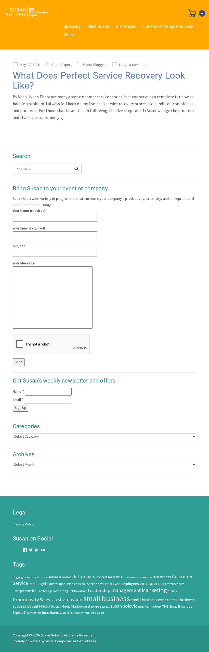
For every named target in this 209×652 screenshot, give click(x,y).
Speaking (72, 26)
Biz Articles (126, 26)
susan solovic (123, 606)
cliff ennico (84, 576)
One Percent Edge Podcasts (168, 26)
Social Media (38, 606)
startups (93, 606)
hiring (64, 591)
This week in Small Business (43, 612)
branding (29, 577)
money (172, 591)
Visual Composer (58, 641)
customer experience (137, 577)
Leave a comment (133, 64)
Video (68, 34)
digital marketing (61, 584)
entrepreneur (152, 583)
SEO (54, 600)
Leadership (99, 590)
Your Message (24, 263)
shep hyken (70, 599)
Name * (18, 391)
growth (54, 591)
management (126, 590)
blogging (18, 577)
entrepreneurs (174, 584)
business (42, 577)
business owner (60, 577)
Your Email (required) (29, 228)
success (105, 606)
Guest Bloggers (95, 64)
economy (97, 584)
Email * (18, 399)
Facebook (43, 591)
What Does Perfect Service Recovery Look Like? (99, 80)
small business (106, 598)
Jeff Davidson (78, 591)
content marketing (109, 577)
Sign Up (20, 407)
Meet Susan (98, 26)
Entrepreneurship (25, 591)
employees (130, 583)
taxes (141, 606)
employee (112, 584)
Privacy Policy (23, 524)
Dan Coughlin (38, 584)
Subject (19, 245)
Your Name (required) (29, 210)
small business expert (150, 599)
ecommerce (81, 584)
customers (161, 576)
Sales (45, 599)
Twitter (78, 612)
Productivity (26, 599)
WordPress (87, 641)
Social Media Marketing (69, 606)
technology (153, 606)
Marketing (154, 590)
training (68, 612)
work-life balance (94, 612)
